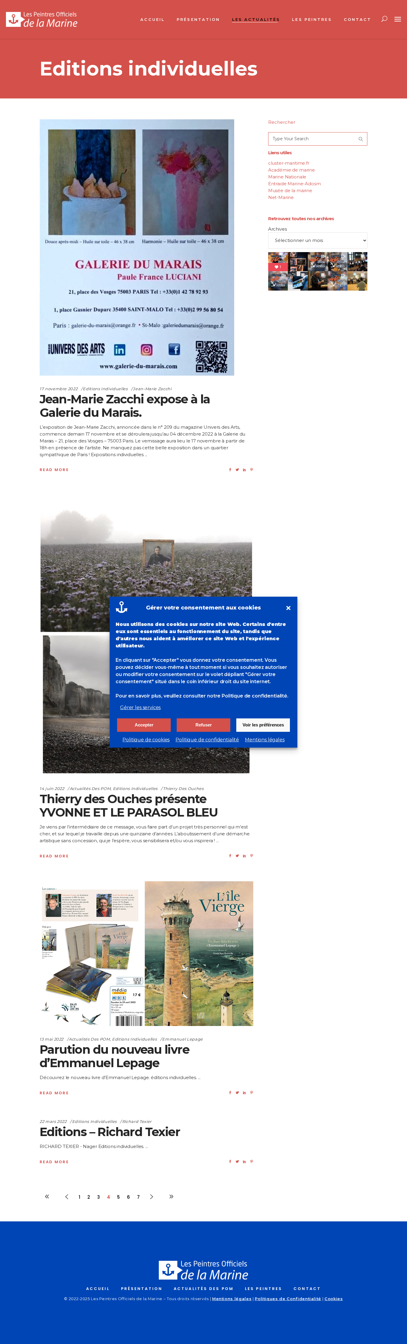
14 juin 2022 (52, 788)
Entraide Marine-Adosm (294, 183)
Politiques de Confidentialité (288, 1298)
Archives (277, 229)
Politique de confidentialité (207, 740)
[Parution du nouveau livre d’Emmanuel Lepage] (146, 953)
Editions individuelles (105, 388)
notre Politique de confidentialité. (247, 696)
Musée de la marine (290, 190)
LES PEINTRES (263, 1288)
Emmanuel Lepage (182, 1039)
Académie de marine (291, 170)
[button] (288, 608)
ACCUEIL (98, 1288)
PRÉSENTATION (141, 1288)
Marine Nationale (287, 177)
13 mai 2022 (51, 1039)
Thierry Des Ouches (183, 788)
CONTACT (307, 1288)
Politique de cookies (146, 740)
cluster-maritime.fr (288, 163)
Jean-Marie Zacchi (152, 388)
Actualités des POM (90, 788)
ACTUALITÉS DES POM (204, 1288)
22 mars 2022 (53, 1121)
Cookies (333, 1298)
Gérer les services (140, 707)
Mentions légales (265, 740)
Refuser (203, 724)
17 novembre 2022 (58, 388)
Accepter (144, 724)
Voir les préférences (263, 724)
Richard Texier (137, 1121)
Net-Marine (281, 197)
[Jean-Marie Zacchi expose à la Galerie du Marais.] (137, 247)
